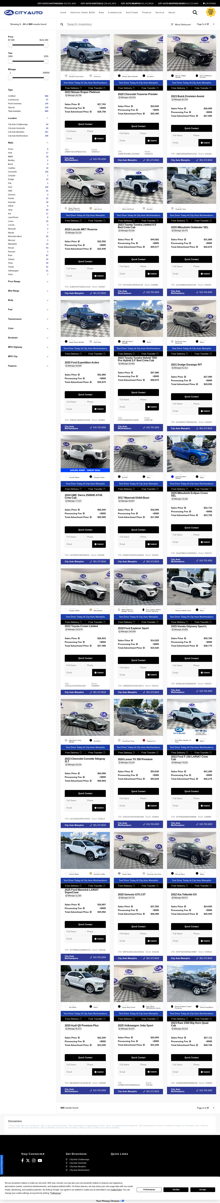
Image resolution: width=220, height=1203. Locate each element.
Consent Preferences (1, 1164)
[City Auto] (23, 12)
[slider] (10, 45)
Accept (202, 1189)
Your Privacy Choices (108, 1201)
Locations (210, 4)
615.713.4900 (178, 4)
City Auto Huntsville (77, 1163)
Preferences (149, 1189)
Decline (176, 1189)
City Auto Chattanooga (79, 1159)
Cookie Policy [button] (116, 1190)
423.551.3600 (57, 4)
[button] (107, 52)
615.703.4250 (99, 159)
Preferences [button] (56, 1193)
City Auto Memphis (127, 160)
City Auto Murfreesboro (71, 159)
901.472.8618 (137, 4)
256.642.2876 (98, 4)
